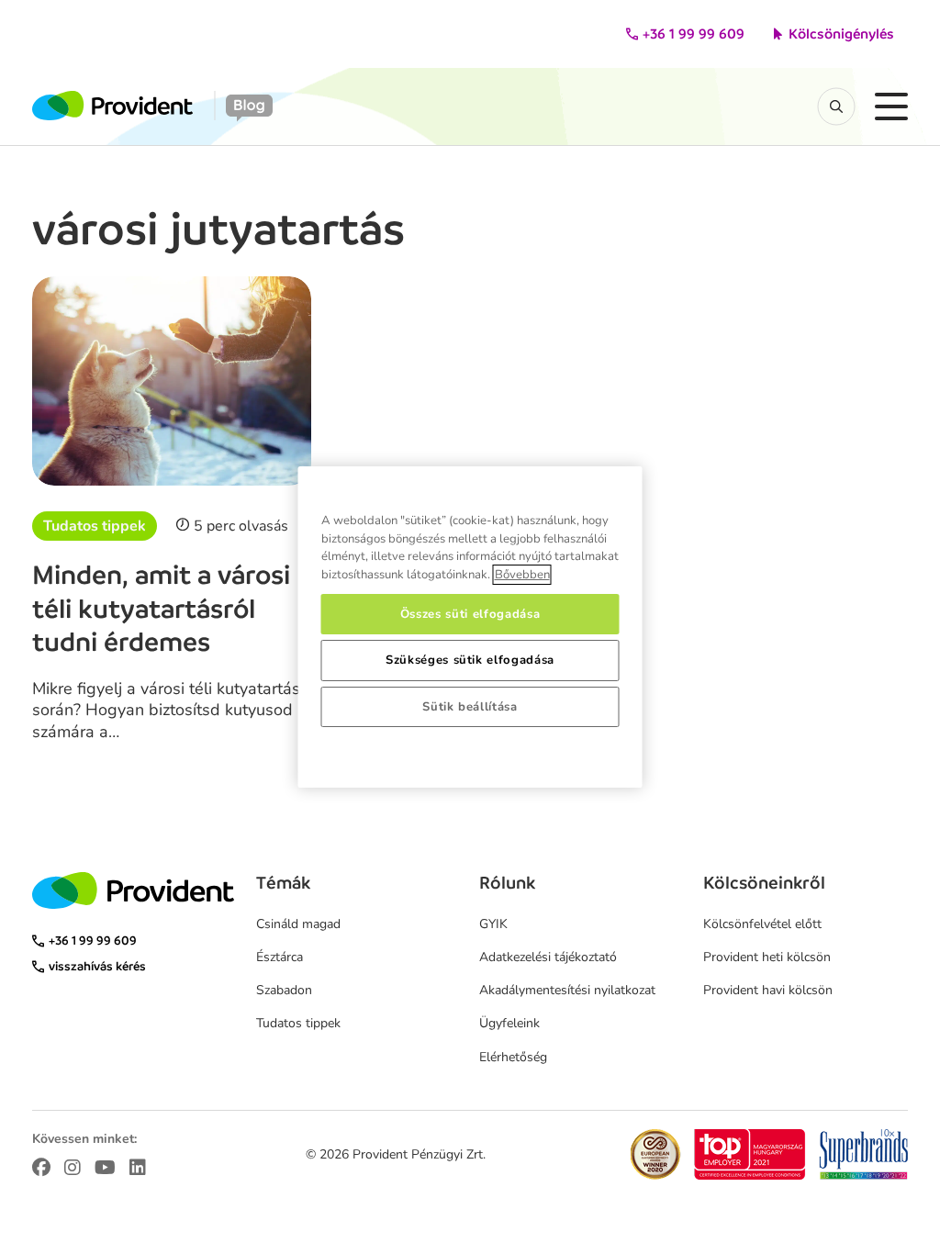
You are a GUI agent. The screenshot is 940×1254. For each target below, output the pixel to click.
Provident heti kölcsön (767, 957)
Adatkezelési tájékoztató (548, 957)
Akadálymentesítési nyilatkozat (567, 990)
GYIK (493, 924)
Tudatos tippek (94, 526)
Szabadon (284, 990)
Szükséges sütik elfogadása (470, 660)
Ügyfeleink (509, 1023)
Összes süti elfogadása (470, 614)
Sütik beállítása (470, 707)
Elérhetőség (513, 1057)
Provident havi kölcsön (768, 990)
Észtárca (279, 957)
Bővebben (522, 574)
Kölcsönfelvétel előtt (762, 924)
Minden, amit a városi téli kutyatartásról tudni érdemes (161, 608)
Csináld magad (298, 924)
